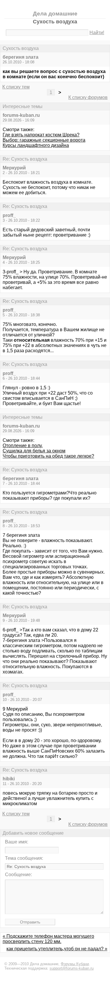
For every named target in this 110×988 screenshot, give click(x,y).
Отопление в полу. (23, 445)
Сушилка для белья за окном (34, 450)
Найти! (96, 32)
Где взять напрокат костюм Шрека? (41, 134)
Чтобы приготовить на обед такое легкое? (48, 456)
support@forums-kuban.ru (72, 968)
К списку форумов (88, 97)
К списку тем (16, 86)
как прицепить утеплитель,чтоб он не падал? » (56, 948)
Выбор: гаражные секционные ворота (44, 140)
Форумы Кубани (75, 964)
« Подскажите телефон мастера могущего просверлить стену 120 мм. (48, 939)
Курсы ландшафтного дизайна (36, 145)
